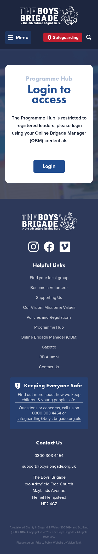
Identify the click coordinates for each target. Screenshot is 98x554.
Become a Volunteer (49, 287)
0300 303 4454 (46, 413)
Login (49, 166)
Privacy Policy (43, 542)
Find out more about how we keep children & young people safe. (49, 397)
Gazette (49, 347)
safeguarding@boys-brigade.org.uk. (49, 418)
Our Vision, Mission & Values (49, 307)
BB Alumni (49, 357)
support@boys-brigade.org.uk (49, 466)
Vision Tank (74, 542)
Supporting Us (49, 297)
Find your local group (49, 277)
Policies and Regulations (49, 317)
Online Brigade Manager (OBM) (49, 337)
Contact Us (49, 367)
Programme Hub (49, 327)
